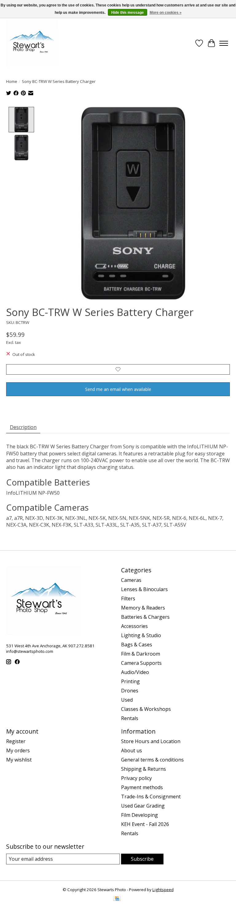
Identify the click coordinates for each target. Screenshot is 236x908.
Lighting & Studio (141, 635)
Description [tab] (23, 427)
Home (11, 81)
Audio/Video (135, 672)
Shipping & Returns (143, 769)
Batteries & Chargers (145, 617)
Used (127, 699)
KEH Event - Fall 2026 (145, 824)
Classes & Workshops (146, 709)
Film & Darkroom (140, 653)
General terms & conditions (152, 759)
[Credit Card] (117, 899)
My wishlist (19, 759)
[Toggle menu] (224, 43)
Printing (130, 681)
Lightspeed (163, 889)
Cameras (131, 580)
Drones (129, 690)
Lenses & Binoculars (144, 589)
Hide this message (127, 12)
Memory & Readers (143, 607)
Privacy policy (136, 778)
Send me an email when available (118, 389)
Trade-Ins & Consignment (151, 796)
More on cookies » (166, 12)
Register (16, 741)
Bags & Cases (136, 644)
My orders (18, 750)
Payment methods (142, 787)
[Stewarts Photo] (32, 43)
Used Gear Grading (143, 805)
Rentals (129, 718)
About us (131, 750)
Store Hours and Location (150, 741)
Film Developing (139, 815)
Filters (128, 598)
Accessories (134, 626)
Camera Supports (141, 663)
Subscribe (142, 858)
